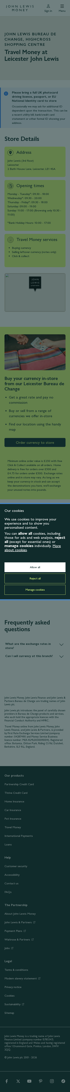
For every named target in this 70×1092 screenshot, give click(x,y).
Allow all (35, 567)
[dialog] (35, 551)
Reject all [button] (35, 578)
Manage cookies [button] (35, 589)
